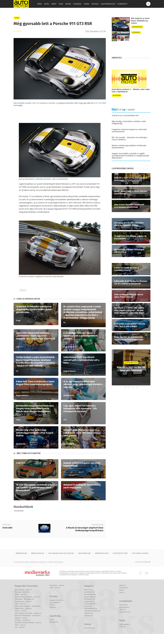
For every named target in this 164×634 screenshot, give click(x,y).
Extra (46, 4)
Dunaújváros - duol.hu (23, 601)
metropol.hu (123, 588)
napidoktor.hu (89, 601)
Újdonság (77, 4)
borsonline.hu (89, 628)
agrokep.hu (54, 622)
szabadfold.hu (55, 602)
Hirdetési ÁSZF (102, 553)
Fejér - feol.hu (20, 604)
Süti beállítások (140, 553)
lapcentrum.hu (124, 612)
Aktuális (95, 4)
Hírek (39, 4)
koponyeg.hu (124, 607)
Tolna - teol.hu (20, 625)
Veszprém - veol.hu (57, 585)
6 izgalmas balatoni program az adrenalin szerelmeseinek (129, 130)
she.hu (121, 592)
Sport (53, 4)
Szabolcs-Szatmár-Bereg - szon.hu (28, 622)
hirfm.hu (122, 627)
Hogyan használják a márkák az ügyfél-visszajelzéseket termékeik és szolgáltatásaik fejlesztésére (130, 155)
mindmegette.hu (90, 604)
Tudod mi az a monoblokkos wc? (125, 115)
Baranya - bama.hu (22, 592)
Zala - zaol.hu (55, 588)
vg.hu (52, 619)
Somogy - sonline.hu (22, 620)
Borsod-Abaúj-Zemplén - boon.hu (27, 597)
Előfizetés (122, 4)
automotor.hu (89, 592)
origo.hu (53, 607)
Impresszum (21, 553)
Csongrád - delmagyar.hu (24, 599)
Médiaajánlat (37, 553)
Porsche (23, 290)
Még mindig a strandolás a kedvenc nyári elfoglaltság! (129, 122)
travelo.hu (88, 606)
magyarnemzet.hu (56, 600)
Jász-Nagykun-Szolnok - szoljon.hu (28, 613)
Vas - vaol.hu (20, 627)
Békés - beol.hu (21, 594)
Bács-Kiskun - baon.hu (23, 590)
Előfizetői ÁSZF (120, 553)
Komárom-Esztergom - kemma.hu (28, 615)
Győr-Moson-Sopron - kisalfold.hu (27, 606)
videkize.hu (88, 613)
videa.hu (122, 609)
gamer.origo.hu (90, 597)
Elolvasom (116, 95)
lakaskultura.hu (90, 594)
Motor (68, 4)
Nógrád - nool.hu (21, 618)
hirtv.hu (52, 605)
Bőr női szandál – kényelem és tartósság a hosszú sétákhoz (129, 138)
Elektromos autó (108, 4)
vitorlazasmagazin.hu (92, 611)
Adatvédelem (84, 553)
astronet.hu (88, 590)
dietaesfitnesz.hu (90, 608)
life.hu (121, 590)
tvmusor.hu (88, 615)
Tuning (86, 4)
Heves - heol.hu (21, 611)
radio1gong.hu (124, 624)
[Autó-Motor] (21, 4)
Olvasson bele (137, 26)
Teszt (61, 4)
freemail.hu (123, 605)
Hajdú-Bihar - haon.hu (23, 608)
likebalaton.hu (89, 599)
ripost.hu (122, 585)
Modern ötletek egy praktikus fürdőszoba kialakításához (129, 146)
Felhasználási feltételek (61, 553)
